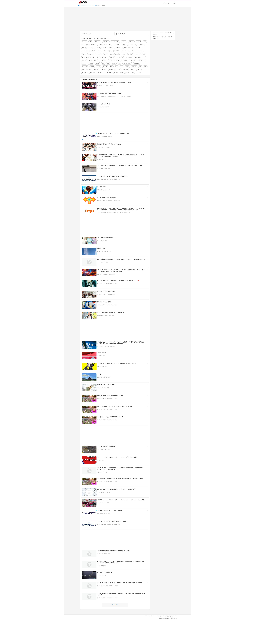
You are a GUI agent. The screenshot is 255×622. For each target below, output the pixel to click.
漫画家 (113, 63)
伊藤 (111, 54)
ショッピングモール (140, 57)
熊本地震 (92, 57)
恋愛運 (130, 54)
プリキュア (112, 60)
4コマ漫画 (123, 54)
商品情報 (116, 72)
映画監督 (125, 60)
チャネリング (103, 60)
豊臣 (83, 47)
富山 (116, 57)
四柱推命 (141, 44)
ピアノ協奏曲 (129, 57)
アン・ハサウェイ (134, 60)
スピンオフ (124, 51)
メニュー (174, 3)
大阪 (111, 51)
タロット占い (85, 51)
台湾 (83, 60)
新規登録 (151, 616)
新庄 (122, 57)
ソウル (98, 66)
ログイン (169, 3)
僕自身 (92, 66)
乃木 (128, 72)
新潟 (88, 60)
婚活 (123, 72)
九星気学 (105, 54)
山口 (111, 57)
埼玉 (90, 69)
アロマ (138, 69)
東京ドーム (85, 66)
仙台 (144, 54)
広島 (145, 41)
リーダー (164, 3)
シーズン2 (97, 47)
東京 (133, 72)
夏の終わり (136, 63)
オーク (99, 51)
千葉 (91, 41)
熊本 (116, 66)
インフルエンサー (100, 72)
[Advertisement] (127, 19)
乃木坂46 (131, 41)
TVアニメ (93, 44)
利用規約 (171, 616)
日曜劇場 (96, 69)
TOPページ (146, 616)
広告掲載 (167, 616)
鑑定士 (143, 60)
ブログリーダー (161, 616)
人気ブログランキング (83, 2)
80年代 (105, 51)
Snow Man (84, 72)
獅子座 (110, 47)
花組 (119, 63)
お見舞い (138, 41)
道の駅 (91, 54)
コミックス (137, 54)
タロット (84, 41)
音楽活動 (134, 66)
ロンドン (98, 54)
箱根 (91, 72)
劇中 (119, 60)
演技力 (127, 66)
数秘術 (126, 47)
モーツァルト (139, 51)
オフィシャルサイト (135, 47)
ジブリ (84, 63)
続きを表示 (115, 604)
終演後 (104, 47)
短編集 (97, 63)
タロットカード (132, 44)
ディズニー (117, 44)
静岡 (108, 63)
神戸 (124, 44)
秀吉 (111, 66)
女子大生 (109, 72)
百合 (103, 63)
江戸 (98, 57)
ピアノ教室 (85, 44)
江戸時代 (84, 57)
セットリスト (118, 47)
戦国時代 (111, 69)
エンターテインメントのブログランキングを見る (162, 33)
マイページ (155, 616)
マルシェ (95, 60)
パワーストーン (115, 41)
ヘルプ (175, 616)
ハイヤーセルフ (127, 63)
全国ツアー (104, 57)
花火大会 (84, 54)
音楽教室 (100, 44)
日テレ (84, 69)
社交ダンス (97, 41)
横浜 (122, 66)
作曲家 (118, 69)
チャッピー (125, 69)
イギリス (124, 41)
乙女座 (93, 51)
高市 (145, 66)
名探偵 (132, 69)
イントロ (105, 66)
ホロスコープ (109, 44)
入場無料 (91, 63)
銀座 (140, 66)
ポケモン (89, 47)
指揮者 (117, 51)
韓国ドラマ (105, 41)
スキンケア (103, 69)
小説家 (131, 51)
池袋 (116, 54)
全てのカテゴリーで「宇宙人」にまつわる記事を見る (162, 37)
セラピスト (139, 72)
